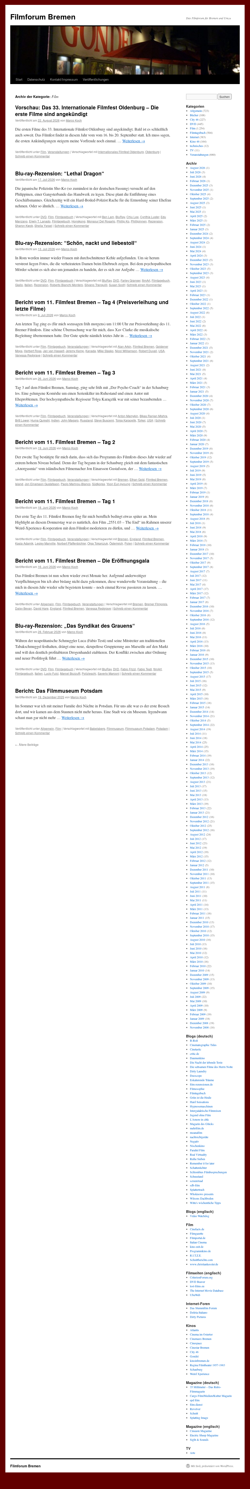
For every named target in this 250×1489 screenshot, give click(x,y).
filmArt (146, 280)
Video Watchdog (199, 1216)
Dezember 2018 (199, 501)
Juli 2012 (195, 839)
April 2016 (196, 641)
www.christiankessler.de (204, 1264)
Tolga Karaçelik (125, 420)
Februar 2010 (198, 966)
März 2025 (196, 220)
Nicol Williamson (126, 351)
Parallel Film (197, 1150)
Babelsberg (97, 728)
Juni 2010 (195, 948)
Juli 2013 (195, 786)
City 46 (194, 119)
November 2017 (199, 558)
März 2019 (196, 488)
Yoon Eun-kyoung (118, 484)
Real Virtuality (198, 1154)
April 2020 (196, 431)
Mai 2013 (195, 795)
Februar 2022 (198, 339)
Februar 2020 (198, 440)
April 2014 (196, 747)
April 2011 (196, 904)
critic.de (194, 1054)
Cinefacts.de (197, 1229)
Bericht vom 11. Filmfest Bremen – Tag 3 (65, 372)
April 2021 (196, 378)
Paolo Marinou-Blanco (76, 484)
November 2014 (199, 716)
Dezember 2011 (199, 869)
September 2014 (199, 725)
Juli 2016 (195, 628)
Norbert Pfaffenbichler (71, 543)
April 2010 (196, 957)
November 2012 (199, 821)
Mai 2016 (195, 637)
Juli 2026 (195, 172)
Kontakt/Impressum (64, 79)
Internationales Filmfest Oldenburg (121, 152)
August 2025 (197, 203)
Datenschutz (36, 79)
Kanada (90, 351)
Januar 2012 (197, 865)
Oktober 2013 (198, 773)
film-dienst (196, 1404)
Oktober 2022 (198, 304)
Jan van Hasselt (53, 351)
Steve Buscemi (104, 420)
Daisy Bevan (23, 608)
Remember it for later (202, 1163)
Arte (192, 1453)
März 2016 (196, 646)
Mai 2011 (195, 900)
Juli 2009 (195, 997)
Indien (55, 420)
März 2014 (196, 751)
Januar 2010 (197, 970)
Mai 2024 (195, 251)
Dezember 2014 (199, 711)
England (135, 539)
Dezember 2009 (199, 975)
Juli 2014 (195, 733)
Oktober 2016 (198, 615)
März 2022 (196, 334)
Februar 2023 (198, 295)
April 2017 (196, 589)
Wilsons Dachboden (201, 1198)
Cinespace (196, 1343)
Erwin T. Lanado (40, 221)
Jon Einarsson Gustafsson (42, 484)
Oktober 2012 (198, 825)
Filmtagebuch (64, 217)
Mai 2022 (195, 325)
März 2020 (196, 435)
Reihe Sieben (197, 1159)
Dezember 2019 (199, 448)
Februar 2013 (198, 808)
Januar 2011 (197, 918)
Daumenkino (197, 1058)
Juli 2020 (195, 418)
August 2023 (197, 277)
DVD (44, 217)
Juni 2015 (195, 685)
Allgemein (47, 604)
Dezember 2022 (199, 299)
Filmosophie (197, 1089)
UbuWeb (195, 1295)
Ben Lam (108, 217)
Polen (128, 543)
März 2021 (196, 382)
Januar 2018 (197, 549)
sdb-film (195, 1185)
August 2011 (197, 887)
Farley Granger (130, 280)
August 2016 (197, 624)
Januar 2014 (197, 760)
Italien (28, 285)
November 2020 (199, 400)
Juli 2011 (195, 891)
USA (161, 351)
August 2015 (197, 676)
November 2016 (199, 611)
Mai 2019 (195, 479)
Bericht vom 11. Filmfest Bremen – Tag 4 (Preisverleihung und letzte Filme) (91, 305)
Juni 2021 (195, 369)
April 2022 (196, 330)
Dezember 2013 (199, 764)
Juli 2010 (195, 944)
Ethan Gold (137, 479)
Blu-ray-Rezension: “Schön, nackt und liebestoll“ (76, 242)
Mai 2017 (195, 584)
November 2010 (199, 926)
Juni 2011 (195, 896)
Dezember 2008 (199, 1023)
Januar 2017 (197, 602)
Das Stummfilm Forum (203, 1308)
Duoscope (196, 1075)
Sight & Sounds (199, 1439)
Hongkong (78, 221)
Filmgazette (196, 1233)
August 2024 (197, 242)
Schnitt (194, 1413)
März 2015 (196, 698)
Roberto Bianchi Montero (66, 285)
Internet (194, 137)
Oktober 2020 (198, 404)
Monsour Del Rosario (101, 221)
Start (19, 79)
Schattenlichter (198, 1168)
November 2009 (199, 979)
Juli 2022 (195, 317)
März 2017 (196, 593)
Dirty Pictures (198, 1317)
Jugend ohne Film (200, 1115)
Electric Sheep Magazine (204, 1435)
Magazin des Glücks (202, 1124)
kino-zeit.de (196, 1247)
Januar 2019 (197, 497)
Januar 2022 (197, 343)
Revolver (195, 1409)
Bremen (123, 479)
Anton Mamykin (128, 416)
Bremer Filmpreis (156, 604)
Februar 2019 (198, 492)
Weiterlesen (133, 140)
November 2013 (199, 768)
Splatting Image (199, 1418)
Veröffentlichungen (96, 79)
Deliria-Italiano (198, 1312)
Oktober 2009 (198, 983)
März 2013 (196, 804)
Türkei (141, 420)
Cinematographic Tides (203, 1045)
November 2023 (199, 264)
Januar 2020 (197, 444)
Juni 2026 (195, 176)
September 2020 (199, 409)
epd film (194, 1400)
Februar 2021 (198, 387)
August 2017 (197, 571)
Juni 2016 (195, 632)
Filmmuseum (115, 728)
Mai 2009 (195, 1001)
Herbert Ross (33, 351)
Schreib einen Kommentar (32, 156)
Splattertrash (197, 1189)
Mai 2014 (195, 742)
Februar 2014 (198, 755)
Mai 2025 (195, 211)
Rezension (155, 221)
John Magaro (70, 420)
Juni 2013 (195, 790)
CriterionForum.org (201, 1277)
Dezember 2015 (199, 659)
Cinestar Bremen (199, 1347)
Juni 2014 (195, 738)
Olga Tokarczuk (97, 543)
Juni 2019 (195, 475)
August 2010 (197, 939)
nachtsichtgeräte (199, 1137)
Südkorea (98, 484)
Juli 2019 (195, 470)
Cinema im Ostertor (201, 1334)
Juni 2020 (195, 422)
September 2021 (199, 361)
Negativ (194, 1141)
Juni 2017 (195, 580)
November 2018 (199, 505)
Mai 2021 (195, 374)
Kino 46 (194, 141)
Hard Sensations (199, 1102)
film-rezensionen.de (201, 1084)
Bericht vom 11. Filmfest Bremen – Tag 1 (65, 501)
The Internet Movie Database (206, 1290)
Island (19, 484)
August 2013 (197, 782)
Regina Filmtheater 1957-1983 (207, 1365)
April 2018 (196, 536)
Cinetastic (195, 1049)
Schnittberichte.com (201, 1260)
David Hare (41, 608)
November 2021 (199, 352)
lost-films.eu (197, 1286)
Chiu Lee (132, 217)
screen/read (196, 1181)
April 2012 (196, 852)
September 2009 (199, 988)
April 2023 (196, 290)
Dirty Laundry (198, 1071)
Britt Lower (22, 420)
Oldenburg (152, 152)
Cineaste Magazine (201, 1431)
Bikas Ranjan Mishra (153, 416)
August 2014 (197, 729)
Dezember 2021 (199, 347)
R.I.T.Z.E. (195, 1255)
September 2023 (199, 273)
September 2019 (199, 461)
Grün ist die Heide (200, 1097)
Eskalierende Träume (202, 1080)
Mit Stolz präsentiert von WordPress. (212, 1466)
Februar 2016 (198, 650)
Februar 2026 (198, 181)
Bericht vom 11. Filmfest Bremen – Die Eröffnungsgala (82, 560)
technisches (196, 146)
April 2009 (196, 1005)
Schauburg (196, 1369)
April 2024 (196, 255)
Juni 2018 (195, 527)
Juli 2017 (195, 575)
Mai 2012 (195, 847)
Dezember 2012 (199, 817)
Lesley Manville (45, 543)
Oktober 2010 (198, 931)
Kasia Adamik (24, 543)
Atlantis (194, 1330)
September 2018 (199, 514)
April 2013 (196, 799)
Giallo (19, 285)
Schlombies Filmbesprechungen (208, 1172)
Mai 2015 (195, 690)
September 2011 (199, 882)
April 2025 (196, 216)
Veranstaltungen (58, 152)
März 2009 (196, 1010)
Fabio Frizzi (128, 669)
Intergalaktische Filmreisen (205, 1111)
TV (192, 150)
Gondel (194, 1356)
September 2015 (199, 672)
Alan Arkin (124, 346)
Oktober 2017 (198, 562)
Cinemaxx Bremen (200, 1339)
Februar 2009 (198, 1014)
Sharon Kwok (24, 225)
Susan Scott (117, 285)
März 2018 (196, 540)
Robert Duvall (148, 351)
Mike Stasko (105, 351)
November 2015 (199, 663)
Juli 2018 (195, 523)
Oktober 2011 (198, 878)
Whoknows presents (202, 1194)
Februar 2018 (198, 545)
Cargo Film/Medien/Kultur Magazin (211, 1396)
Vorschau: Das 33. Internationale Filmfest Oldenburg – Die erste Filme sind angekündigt (87, 110)
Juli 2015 (195, 681)
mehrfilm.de (197, 1128)
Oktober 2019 (198, 457)
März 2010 (196, 961)
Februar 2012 (198, 861)
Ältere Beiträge (27, 744)
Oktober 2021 (198, 356)
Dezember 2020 (199, 396)
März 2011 (196, 909)
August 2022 (197, 312)
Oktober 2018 (198, 510)
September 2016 (199, 619)
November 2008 (199, 1027)
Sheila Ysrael (43, 225)
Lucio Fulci (51, 673)
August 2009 (197, 992)
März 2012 (196, 856)
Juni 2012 (195, 843)
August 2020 (197, 413)
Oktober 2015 (198, 668)
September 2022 (199, 308)
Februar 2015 (198, 703)
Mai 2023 (195, 286)
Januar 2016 (197, 654)
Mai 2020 (195, 426)
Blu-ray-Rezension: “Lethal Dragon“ (59, 173)
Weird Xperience (199, 1374)
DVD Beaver (197, 1282)
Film (43, 152)
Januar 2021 (197, 391)
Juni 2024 (195, 247)
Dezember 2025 (199, 185)
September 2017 (199, 567)
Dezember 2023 (199, 260)
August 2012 (197, 834)
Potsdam (162, 728)
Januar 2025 (197, 229)
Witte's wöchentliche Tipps (205, 1203)
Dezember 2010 (199, 922)
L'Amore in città (199, 1119)
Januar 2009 (197, 1018)
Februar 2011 (198, 913)
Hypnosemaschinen (201, 1106)
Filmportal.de (197, 1238)
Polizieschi (89, 673)
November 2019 (199, 453)
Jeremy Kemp (75, 351)
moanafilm (196, 1132)
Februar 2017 (198, 597)
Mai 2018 (195, 532)
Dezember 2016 (199, 606)
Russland (86, 420)
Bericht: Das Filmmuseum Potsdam (59, 690)
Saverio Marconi (108, 673)
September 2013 (199, 777)
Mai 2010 (195, 953)
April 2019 (196, 483)
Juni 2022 (195, 321)
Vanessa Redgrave (28, 355)
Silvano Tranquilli (95, 285)
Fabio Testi (144, 669)
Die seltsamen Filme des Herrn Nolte (211, 1067)
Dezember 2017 (199, 554)
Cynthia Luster (149, 217)
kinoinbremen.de (199, 1361)
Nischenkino (197, 1146)
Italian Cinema (198, 1242)
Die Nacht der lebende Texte (206, 1062)
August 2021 (197, 365)
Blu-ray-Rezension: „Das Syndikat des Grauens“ (75, 625)
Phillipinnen (139, 221)
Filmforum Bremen (42, 16)
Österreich (116, 543)
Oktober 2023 (198, 268)
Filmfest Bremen (143, 346)
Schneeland (196, 1176)
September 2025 (199, 198)
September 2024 (199, 238)
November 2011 (199, 874)
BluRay (120, 217)
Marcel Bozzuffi (70, 673)
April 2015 (196, 694)
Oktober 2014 (198, 720)
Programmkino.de (200, 1251)
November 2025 (199, 190)
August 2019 (197, 466)
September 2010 (199, 935)
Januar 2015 (197, 707)
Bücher (194, 115)
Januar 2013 (197, 812)
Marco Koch (74, 120)
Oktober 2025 (198, 194)
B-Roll (194, 1040)
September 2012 (199, 830)
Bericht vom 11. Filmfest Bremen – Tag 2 (65, 441)
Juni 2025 (195, 207)
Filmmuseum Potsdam (140, 728)
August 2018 (197, 518)
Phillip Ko (123, 221)
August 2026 (197, 168)
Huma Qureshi (40, 420)
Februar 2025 (198, 225)
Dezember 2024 (199, 233)
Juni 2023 (195, 282)
